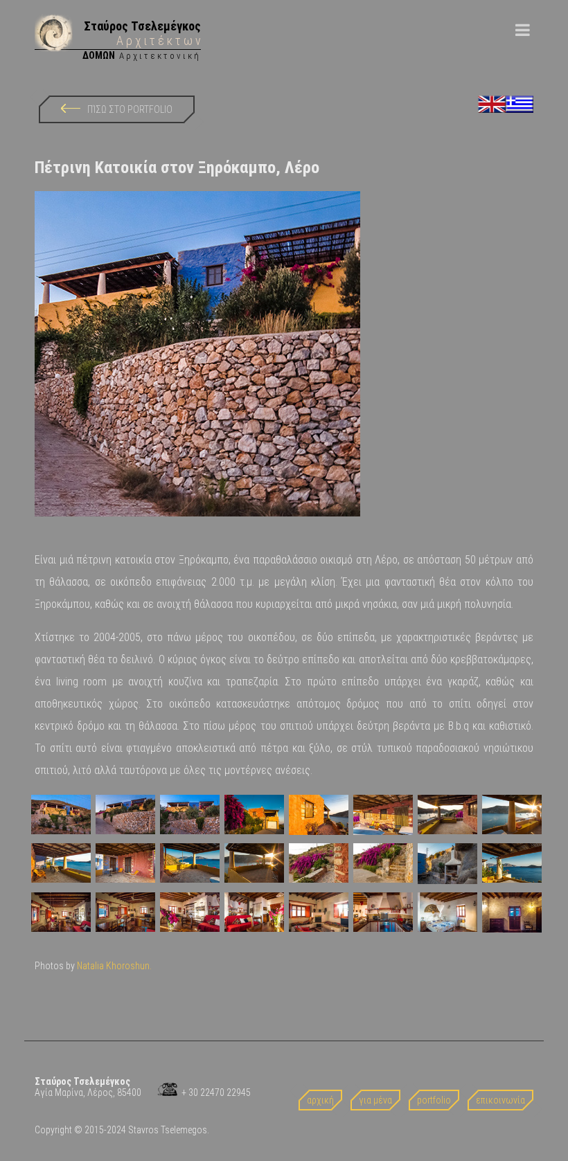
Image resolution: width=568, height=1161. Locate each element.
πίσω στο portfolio (129, 109)
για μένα (375, 1100)
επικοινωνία (500, 1100)
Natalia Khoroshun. (114, 965)
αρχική (320, 1100)
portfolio (434, 1100)
